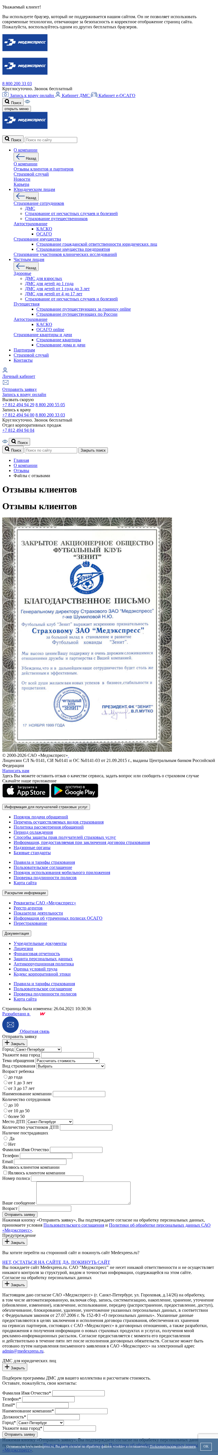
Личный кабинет (18, 376)
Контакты (23, 360)
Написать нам (15, 770)
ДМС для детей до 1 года (49, 283)
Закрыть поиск (93, 450)
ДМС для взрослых (43, 278)
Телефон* (11, 1399)
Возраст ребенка (18, 1071)
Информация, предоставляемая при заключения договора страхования (82, 842)
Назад (30, 158)
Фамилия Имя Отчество (25, 1149)
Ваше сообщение (18, 1203)
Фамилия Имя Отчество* (26, 1393)
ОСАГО (44, 233)
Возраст (10, 1208)
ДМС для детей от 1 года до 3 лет (57, 288)
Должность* (14, 1416)
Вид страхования (18, 1066)
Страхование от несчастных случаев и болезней (71, 213)
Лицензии (23, 948)
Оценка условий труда (35, 969)
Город (8, 1049)
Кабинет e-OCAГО (116, 95)
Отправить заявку (19, 389)
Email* (8, 1405)
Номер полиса (16, 1178)
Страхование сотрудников (39, 203)
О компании (25, 150)
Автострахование (30, 223)
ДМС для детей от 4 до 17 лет (53, 293)
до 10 (13, 1105)
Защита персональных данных (43, 958)
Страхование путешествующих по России (77, 314)
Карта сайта (25, 882)
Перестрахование (30, 923)
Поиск (15, 103)
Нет (12, 1144)
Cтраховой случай (31, 174)
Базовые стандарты (32, 852)
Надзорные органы (32, 847)
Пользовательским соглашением (173, 1446)
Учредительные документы (40, 943)
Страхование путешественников (56, 218)
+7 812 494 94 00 (18, 414)
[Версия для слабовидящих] (27, 102)
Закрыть (17, 1044)
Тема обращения (18, 1060)
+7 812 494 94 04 (18, 430)
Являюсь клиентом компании (31, 1167)
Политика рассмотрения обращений (49, 827)
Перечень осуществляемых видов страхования (59, 822)
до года (15, 1077)
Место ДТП (13, 1121)
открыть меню (17, 109)
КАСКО (44, 228)
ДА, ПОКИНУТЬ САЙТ (86, 1262)
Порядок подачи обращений (41, 816)
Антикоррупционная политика (44, 963)
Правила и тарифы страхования (44, 862)
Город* (9, 1422)
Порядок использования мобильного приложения (62, 872)
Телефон (10, 1155)
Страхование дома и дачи (60, 344)
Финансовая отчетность (37, 953)
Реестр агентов (28, 908)
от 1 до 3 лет (20, 1082)
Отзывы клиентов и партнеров (44, 169)
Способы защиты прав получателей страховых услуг (65, 837)
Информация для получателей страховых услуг (46, 807)
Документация (17, 933)
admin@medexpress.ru (22, 1351)
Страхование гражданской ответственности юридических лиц (96, 244)
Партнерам (24, 350)
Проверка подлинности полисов (45, 877)
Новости (22, 179)
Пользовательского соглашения (73, 1225)
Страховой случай (31, 355)
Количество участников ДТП (30, 1127)
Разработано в (16, 1013)
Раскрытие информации (25, 893)
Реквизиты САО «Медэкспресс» (45, 902)
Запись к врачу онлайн (32, 95)
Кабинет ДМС (76, 95)
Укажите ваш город (21, 1054)
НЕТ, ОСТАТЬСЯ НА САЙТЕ (31, 1262)
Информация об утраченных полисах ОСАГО (58, 918)
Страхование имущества (37, 239)
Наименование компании (27, 1093)
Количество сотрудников (26, 1099)
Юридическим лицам (34, 189)
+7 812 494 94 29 (18, 404)
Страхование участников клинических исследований (65, 254)
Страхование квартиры (58, 339)
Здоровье (22, 273)
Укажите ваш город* (22, 1428)
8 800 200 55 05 (50, 404)
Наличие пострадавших (25, 1132)
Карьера (21, 184)
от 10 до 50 (19, 1110)
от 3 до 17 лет (21, 1088)
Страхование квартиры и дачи (43, 334)
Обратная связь (34, 1031)
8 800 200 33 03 (17, 83)
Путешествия (26, 304)
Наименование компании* (28, 1410)
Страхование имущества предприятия (73, 249)
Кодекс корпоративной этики (42, 974)
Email (7, 1161)
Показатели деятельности (38, 913)
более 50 (16, 1116)
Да (11, 1138)
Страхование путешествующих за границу (83, 309)
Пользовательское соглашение (43, 867)
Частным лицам (29, 259)
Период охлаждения (33, 832)
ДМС (30, 208)
